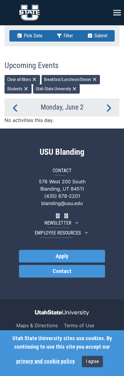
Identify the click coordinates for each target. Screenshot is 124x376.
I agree (92, 361)
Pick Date (32, 36)
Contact (62, 271)
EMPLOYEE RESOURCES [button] (58, 232)
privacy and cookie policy (45, 361)
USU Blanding (62, 152)
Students (15, 88)
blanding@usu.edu (62, 203)
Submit (100, 36)
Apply (62, 256)
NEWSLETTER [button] (57, 222)
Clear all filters (19, 79)
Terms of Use (79, 325)
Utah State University (54, 88)
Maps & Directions (37, 325)
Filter (67, 36)
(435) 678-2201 (62, 196)
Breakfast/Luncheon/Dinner (68, 79)
